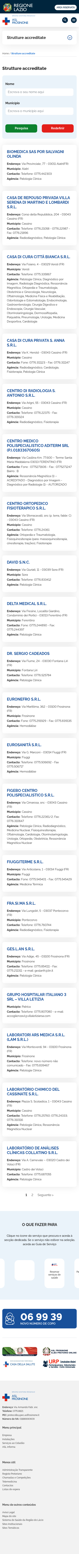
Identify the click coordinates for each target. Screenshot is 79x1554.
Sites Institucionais (12, 1524)
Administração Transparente (17, 1470)
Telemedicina (9, 1481)
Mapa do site (9, 1516)
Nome (9, 84)
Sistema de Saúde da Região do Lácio (22, 1520)
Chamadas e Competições (16, 1477)
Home (5, 53)
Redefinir (57, 128)
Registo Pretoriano (12, 1473)
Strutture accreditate (26, 37)
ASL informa (8, 1447)
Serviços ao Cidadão (13, 1443)
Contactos (7, 1485)
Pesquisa (21, 128)
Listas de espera (11, 1489)
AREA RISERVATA (66, 7)
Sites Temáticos (10, 1528)
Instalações (8, 1439)
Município (12, 103)
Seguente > (45, 1195)
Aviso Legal (8, 1512)
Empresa (7, 1435)
